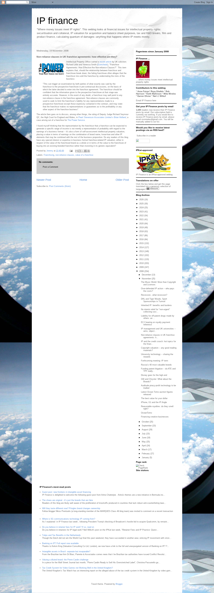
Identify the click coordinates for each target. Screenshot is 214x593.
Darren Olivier (144, 96)
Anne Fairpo (143, 91)
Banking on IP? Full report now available (60, 543)
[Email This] (76, 151)
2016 (141, 239)
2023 (141, 211)
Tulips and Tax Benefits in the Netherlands (61, 535)
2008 (141, 271)
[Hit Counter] (141, 474)
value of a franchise (84, 155)
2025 (141, 203)
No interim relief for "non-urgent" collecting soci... (155, 310)
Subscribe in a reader (146, 135)
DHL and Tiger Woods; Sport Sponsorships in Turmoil (154, 300)
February (146, 453)
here (154, 100)
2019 (141, 227)
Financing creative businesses (155, 417)
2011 (141, 259)
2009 (141, 267)
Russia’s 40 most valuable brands (156, 365)
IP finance (57, 20)
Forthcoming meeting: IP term (154, 361)
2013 (141, 251)
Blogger (119, 584)
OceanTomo (146, 413)
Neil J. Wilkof (159, 96)
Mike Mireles (170, 94)
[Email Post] (71, 151)
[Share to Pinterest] (88, 151)
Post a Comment (50, 167)
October (146, 422)
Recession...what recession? (154, 295)
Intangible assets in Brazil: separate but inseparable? (66, 551)
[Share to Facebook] (85, 151)
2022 (141, 215)
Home (83, 179)
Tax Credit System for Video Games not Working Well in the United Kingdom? (77, 568)
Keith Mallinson (154, 94)
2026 (141, 199)
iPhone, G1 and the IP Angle (154, 402)
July (144, 433)
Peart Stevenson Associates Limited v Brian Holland (102, 117)
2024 (141, 207)
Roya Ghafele (157, 91)
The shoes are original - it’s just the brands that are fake (67, 500)
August (145, 429)
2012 (141, 255)
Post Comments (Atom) (60, 186)
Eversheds (102, 64)
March (145, 449)
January (146, 457)
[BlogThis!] (79, 151)
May (144, 441)
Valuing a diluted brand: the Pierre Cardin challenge (65, 559)
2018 (141, 231)
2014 (141, 247)
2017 (141, 235)
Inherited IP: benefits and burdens (156, 305)
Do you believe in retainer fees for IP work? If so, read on (68, 527)
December (147, 275)
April (144, 445)
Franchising (49, 155)
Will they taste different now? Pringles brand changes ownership (71, 508)
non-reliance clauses (64, 155)
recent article (106, 62)
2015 (141, 243)
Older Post (122, 179)
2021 (141, 219)
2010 (141, 263)
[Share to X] (82, 151)
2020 (141, 223)
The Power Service (76, 120)
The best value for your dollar (154, 398)
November (147, 278)
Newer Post (44, 179)
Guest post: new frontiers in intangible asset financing (66, 492)
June (144, 437)
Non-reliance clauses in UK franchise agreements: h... (158, 336)
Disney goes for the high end (154, 375)
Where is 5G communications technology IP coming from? (68, 519)
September (147, 425)
